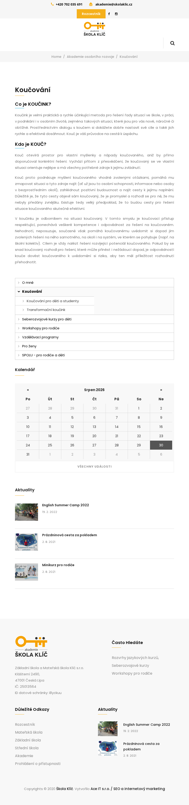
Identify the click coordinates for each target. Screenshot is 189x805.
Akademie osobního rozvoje (90, 56)
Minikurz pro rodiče (58, 565)
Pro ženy (29, 346)
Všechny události (94, 466)
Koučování (32, 291)
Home (56, 56)
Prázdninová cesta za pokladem (69, 535)
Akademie (24, 756)
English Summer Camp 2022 (65, 505)
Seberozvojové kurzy (130, 665)
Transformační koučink (46, 309)
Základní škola (28, 740)
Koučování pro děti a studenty (53, 301)
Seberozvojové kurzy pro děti (46, 319)
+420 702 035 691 (69, 4)
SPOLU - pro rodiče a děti (43, 355)
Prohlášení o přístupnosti (37, 763)
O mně (27, 282)
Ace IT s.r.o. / (102, 788)
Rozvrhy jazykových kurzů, (135, 658)
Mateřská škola (28, 732)
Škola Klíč (64, 788)
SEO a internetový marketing (139, 788)
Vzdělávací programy (40, 337)
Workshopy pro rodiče (40, 328)
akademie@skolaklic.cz (113, 4)
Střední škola (26, 748)
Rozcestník (91, 14)
